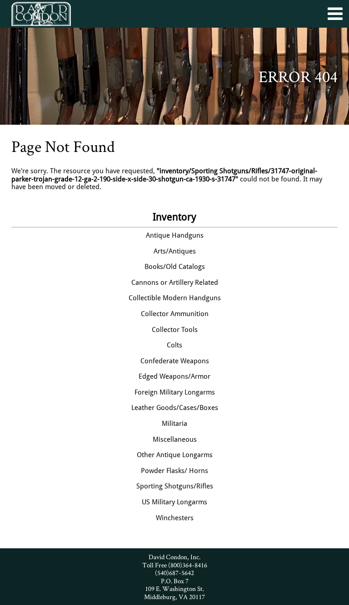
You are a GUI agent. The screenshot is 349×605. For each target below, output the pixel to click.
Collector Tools (175, 330)
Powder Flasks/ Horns (174, 471)
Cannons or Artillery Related (174, 282)
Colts (174, 345)
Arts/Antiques (175, 251)
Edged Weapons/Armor (174, 376)
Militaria (174, 424)
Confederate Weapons (174, 361)
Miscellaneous (175, 439)
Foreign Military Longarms (175, 392)
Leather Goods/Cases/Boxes (174, 408)
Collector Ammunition (175, 314)
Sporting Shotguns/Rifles (174, 486)
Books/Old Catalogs (175, 267)
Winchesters (175, 518)
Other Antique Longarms (175, 455)
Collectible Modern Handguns (175, 298)
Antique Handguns (175, 235)
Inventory (174, 217)
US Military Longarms (174, 502)
